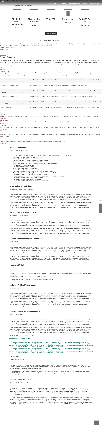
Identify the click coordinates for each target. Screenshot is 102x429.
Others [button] (2, 138)
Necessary (4, 69)
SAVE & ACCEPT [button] (4, 143)
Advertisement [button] (4, 131)
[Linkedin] (12, 40)
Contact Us (94, 3)
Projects (62, 3)
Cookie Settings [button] (4, 47)
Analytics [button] (2, 123)
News (85, 3)
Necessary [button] (3, 67)
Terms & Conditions (92, 40)
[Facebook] (4, 40)
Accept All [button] (12, 47)
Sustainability (74, 3)
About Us (52, 3)
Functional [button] (3, 113)
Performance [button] (3, 118)
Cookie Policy (83, 40)
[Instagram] (20, 40)
